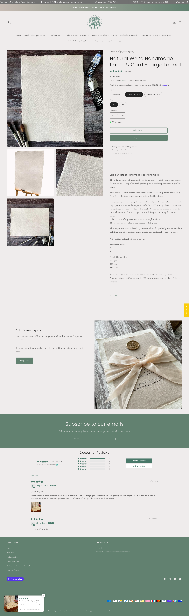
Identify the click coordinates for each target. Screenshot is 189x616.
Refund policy (51, 610)
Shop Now (24, 361)
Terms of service (76, 610)
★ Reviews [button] (187, 310)
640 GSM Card (153, 94)
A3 (114, 104)
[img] (37, 482)
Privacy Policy (13, 570)
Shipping (125, 80)
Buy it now (139, 138)
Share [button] (114, 295)
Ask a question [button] (139, 466)
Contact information (105, 610)
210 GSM (118, 95)
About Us (10, 553)
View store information (122, 154)
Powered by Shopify (37, 610)
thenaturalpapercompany (21, 610)
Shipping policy (90, 610)
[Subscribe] (115, 439)
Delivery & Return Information (19, 566)
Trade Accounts (13, 561)
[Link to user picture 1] (36, 507)
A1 (124, 105)
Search (9, 548)
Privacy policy (64, 610)
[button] (9, 22)
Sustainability (12, 557)
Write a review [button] (139, 461)
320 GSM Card (133, 94)
